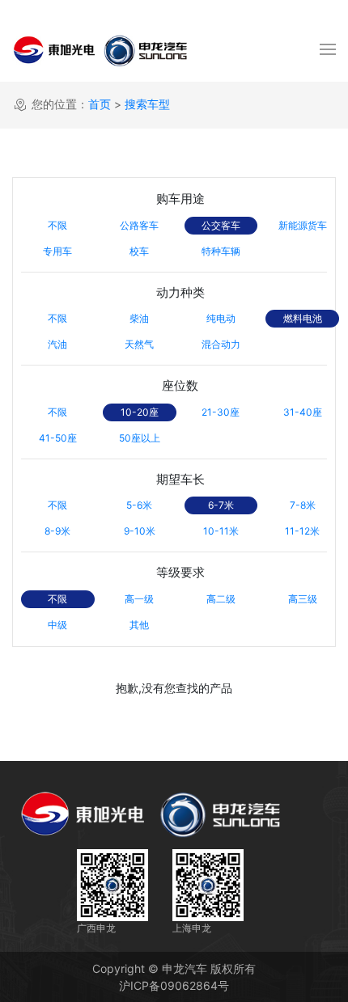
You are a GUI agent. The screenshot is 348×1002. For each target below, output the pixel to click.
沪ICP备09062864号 (174, 985)
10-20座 (140, 412)
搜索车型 (147, 104)
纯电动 (221, 318)
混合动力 (221, 344)
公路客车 (139, 225)
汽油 (57, 344)
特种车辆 (221, 251)
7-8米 (303, 505)
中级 (57, 625)
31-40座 (302, 412)
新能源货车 (302, 225)
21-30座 (221, 412)
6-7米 (221, 505)
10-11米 (221, 531)
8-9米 (57, 531)
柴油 (139, 318)
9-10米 (139, 531)
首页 (99, 104)
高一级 (139, 599)
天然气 (139, 344)
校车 (139, 251)
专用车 (57, 251)
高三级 (302, 599)
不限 (57, 225)
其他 (139, 625)
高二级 (221, 599)
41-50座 (58, 438)
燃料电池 (302, 318)
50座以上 (139, 438)
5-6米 (139, 505)
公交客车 (221, 225)
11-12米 (302, 531)
